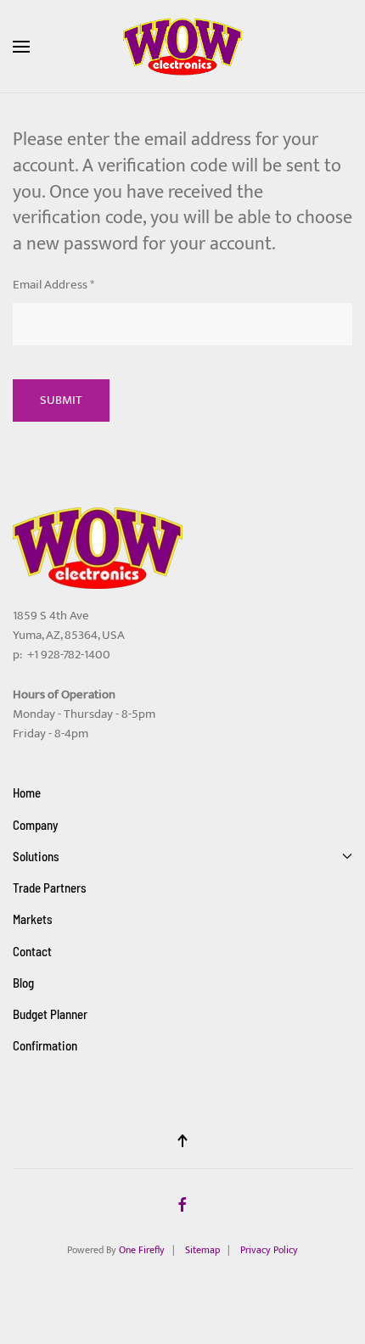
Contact (32, 951)
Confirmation (45, 1045)
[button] (21, 46)
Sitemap (202, 1249)
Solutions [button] (36, 856)
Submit (61, 400)
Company (35, 824)
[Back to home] (182, 46)
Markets (33, 919)
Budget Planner (50, 1014)
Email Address (53, 284)
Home (27, 792)
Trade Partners (50, 887)
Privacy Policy (269, 1249)
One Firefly (142, 1249)
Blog (23, 982)
